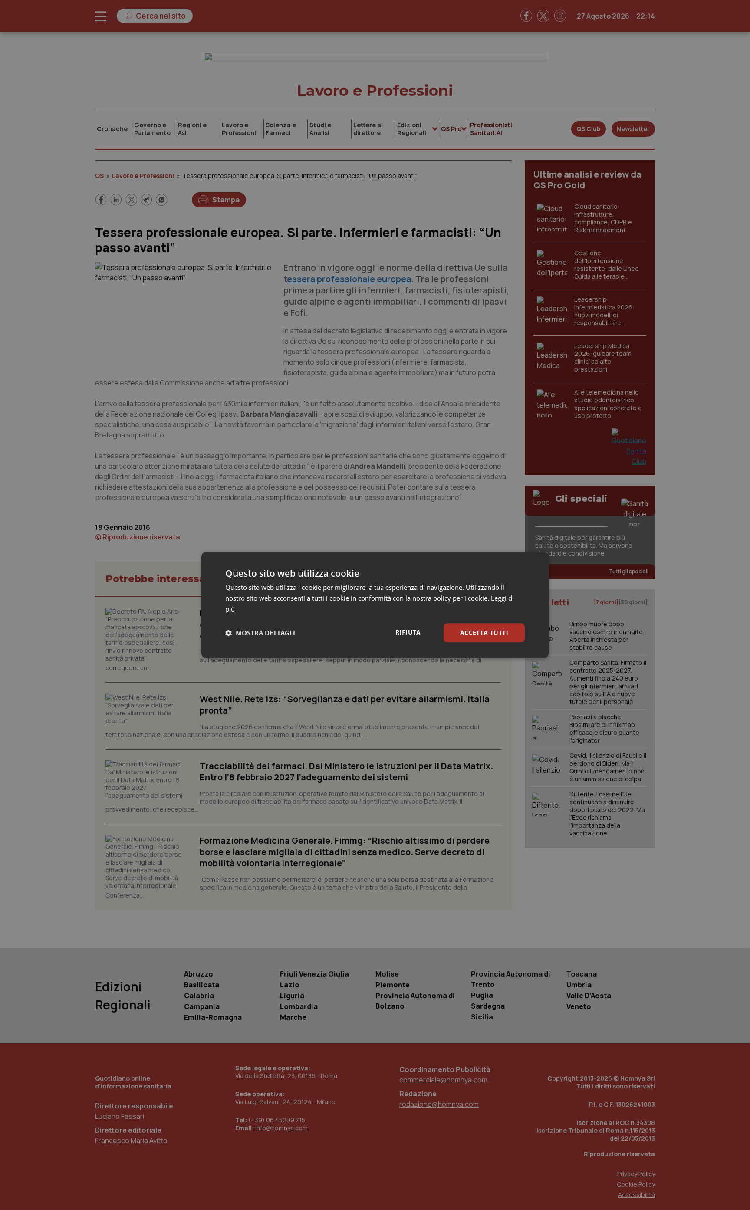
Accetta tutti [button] (484, 632)
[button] (260, 633)
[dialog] (375, 605)
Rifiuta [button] (408, 632)
